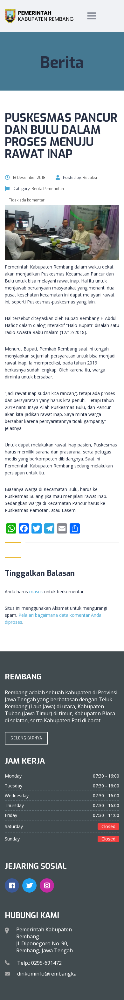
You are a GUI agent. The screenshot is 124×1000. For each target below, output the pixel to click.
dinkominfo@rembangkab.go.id (54, 973)
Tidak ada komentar (26, 200)
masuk (36, 591)
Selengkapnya (26, 738)
